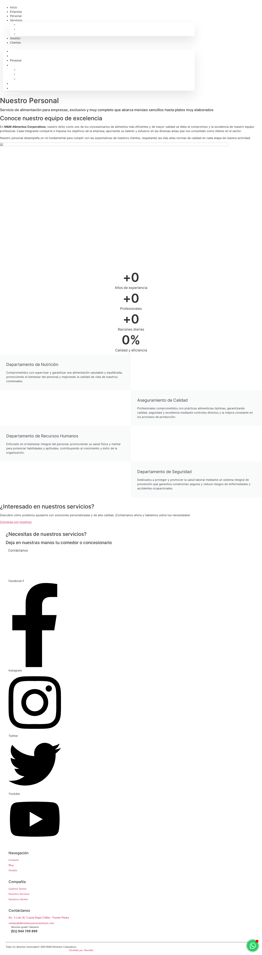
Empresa (15, 55)
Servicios (16, 20)
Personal (15, 60)
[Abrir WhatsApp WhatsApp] (252, 945)
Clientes (15, 42)
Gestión (15, 83)
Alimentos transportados (32, 29)
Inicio (13, 51)
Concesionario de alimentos (35, 24)
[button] (99, 47)
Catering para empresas (32, 33)
